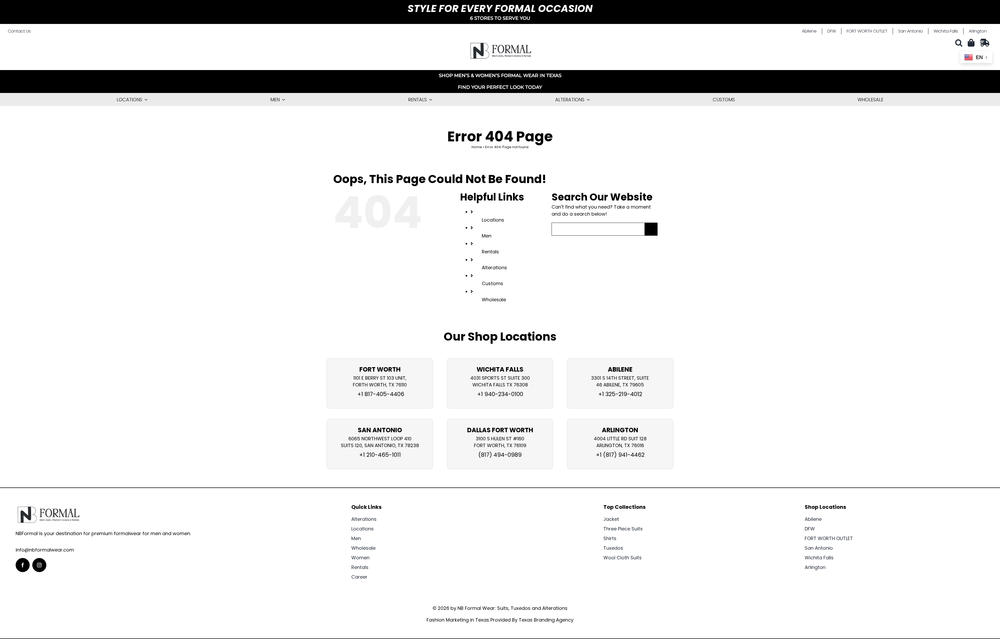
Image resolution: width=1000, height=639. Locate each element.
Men (486, 236)
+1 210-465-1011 (380, 455)
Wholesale (494, 299)
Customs (492, 283)
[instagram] (39, 565)
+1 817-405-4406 (380, 394)
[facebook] (23, 565)
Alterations (494, 267)
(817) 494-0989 (500, 455)
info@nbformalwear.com (45, 550)
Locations (493, 220)
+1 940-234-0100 (500, 394)
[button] (960, 43)
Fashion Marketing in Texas (458, 620)
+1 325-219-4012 (620, 394)
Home (477, 147)
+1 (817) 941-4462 (620, 455)
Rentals (490, 251)
